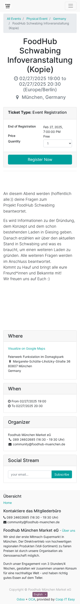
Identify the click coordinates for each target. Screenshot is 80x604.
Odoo (21, 599)
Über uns (68, 530)
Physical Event (37, 18)
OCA (31, 599)
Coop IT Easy (65, 599)
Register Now (40, 159)
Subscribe (61, 474)
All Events (14, 18)
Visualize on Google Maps (26, 348)
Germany (59, 18)
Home (7, 503)
